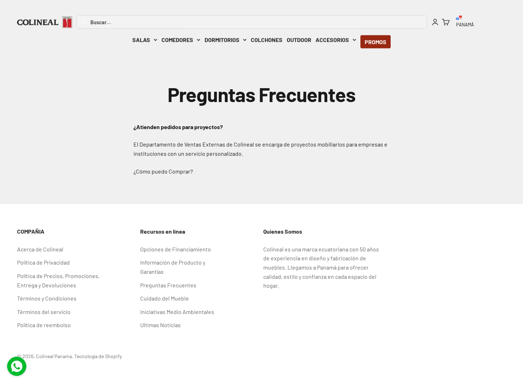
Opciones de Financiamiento (175, 249)
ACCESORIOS (332, 39)
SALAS (141, 39)
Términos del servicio (43, 311)
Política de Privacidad (43, 262)
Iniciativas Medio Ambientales (177, 311)
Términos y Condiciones (46, 298)
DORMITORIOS (222, 39)
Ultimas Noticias (160, 324)
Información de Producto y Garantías (172, 267)
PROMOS (375, 41)
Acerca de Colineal (40, 249)
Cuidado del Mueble (164, 298)
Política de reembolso (44, 324)
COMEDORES (177, 39)
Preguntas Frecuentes (168, 285)
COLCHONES (266, 39)
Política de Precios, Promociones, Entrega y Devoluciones (58, 280)
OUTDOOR (299, 39)
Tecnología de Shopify (98, 356)
